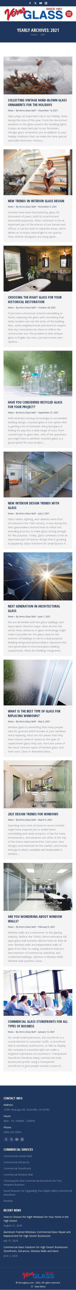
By (26, 110)
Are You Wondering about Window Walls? (35, 918)
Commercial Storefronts (17, 1168)
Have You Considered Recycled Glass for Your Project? (35, 404)
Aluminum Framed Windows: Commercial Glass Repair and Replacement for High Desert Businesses (37, 1234)
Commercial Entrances (16, 1162)
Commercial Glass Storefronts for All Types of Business (38, 1023)
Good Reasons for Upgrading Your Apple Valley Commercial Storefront (38, 1192)
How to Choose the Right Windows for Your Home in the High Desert (36, 1218)
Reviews (8, 1200)
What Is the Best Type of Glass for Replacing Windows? (34, 713)
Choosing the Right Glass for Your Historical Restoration (35, 299)
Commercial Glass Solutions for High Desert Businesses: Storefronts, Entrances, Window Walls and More (36, 1249)
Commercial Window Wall (18, 1174)
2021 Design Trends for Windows (33, 814)
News (10, 110)
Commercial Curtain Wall (18, 1156)
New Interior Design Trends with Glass (33, 505)
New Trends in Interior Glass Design (36, 201)
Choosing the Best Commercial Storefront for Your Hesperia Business (33, 1182)
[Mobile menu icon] (68, 13)
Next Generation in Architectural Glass (34, 608)
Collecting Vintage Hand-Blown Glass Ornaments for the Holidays (37, 102)
